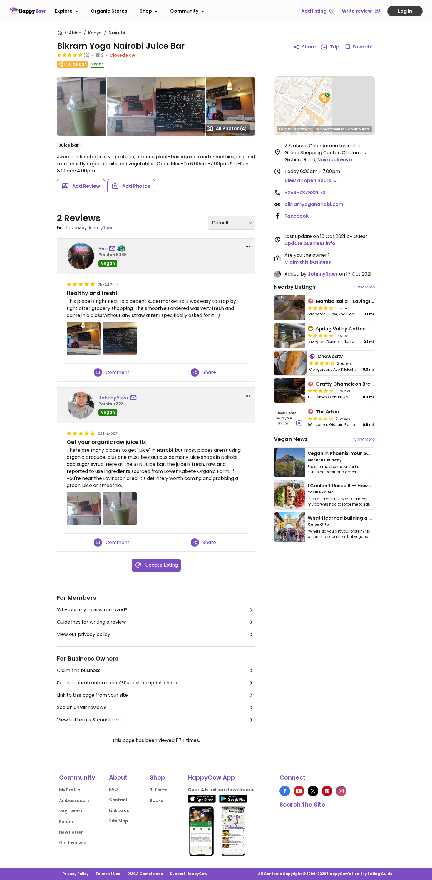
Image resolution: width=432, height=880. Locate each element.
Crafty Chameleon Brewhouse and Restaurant (372, 384)
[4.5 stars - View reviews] (322, 363)
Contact (118, 800)
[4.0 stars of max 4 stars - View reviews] (320, 307)
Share (309, 46)
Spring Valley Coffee (341, 328)
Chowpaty (330, 356)
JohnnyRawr (100, 228)
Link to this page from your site (92, 695)
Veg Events (71, 811)
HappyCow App (211, 777)
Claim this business (79, 670)
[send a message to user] (113, 248)
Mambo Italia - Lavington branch (355, 301)
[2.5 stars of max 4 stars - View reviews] (320, 418)
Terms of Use (108, 873)
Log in (405, 11)
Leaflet (285, 129)
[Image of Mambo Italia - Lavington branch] (289, 307)
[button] (324, 99)
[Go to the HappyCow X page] (313, 791)
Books (156, 800)
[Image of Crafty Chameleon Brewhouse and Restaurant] (289, 390)
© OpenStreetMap (331, 129)
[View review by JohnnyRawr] (81, 405)
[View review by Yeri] (81, 256)
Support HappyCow (188, 873)
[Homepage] (27, 11)
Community (184, 11)
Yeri (103, 248)
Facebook (296, 216)
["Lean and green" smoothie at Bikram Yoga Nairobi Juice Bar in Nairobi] (81, 106)
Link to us (119, 810)
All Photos (231, 128)
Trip (334, 46)
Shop (146, 11)
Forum (66, 821)
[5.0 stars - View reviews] (69, 55)
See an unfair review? (81, 707)
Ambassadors (74, 800)
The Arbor (328, 411)
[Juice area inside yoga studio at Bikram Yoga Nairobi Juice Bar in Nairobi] (131, 106)
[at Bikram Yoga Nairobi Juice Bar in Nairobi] (180, 106)
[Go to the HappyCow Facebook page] (284, 791)
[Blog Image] (289, 462)
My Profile (69, 790)
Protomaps (303, 129)
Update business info (309, 243)
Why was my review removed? (92, 609)
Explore (64, 11)
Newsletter (71, 832)
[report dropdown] (247, 246)
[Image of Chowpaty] (290, 363)
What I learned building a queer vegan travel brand (369, 518)
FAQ (113, 789)
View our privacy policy (83, 634)
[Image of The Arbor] (289, 418)
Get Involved (72, 843)
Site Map (118, 821)
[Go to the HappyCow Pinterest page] (327, 791)
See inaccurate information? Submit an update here (117, 682)
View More (364, 287)
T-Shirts (159, 790)
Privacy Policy (75, 873)
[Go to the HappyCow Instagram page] (341, 791)
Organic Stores (109, 11)
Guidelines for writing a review (91, 622)
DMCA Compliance (145, 873)
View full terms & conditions (89, 719)
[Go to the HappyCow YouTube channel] (299, 791)
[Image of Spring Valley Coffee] (289, 335)
